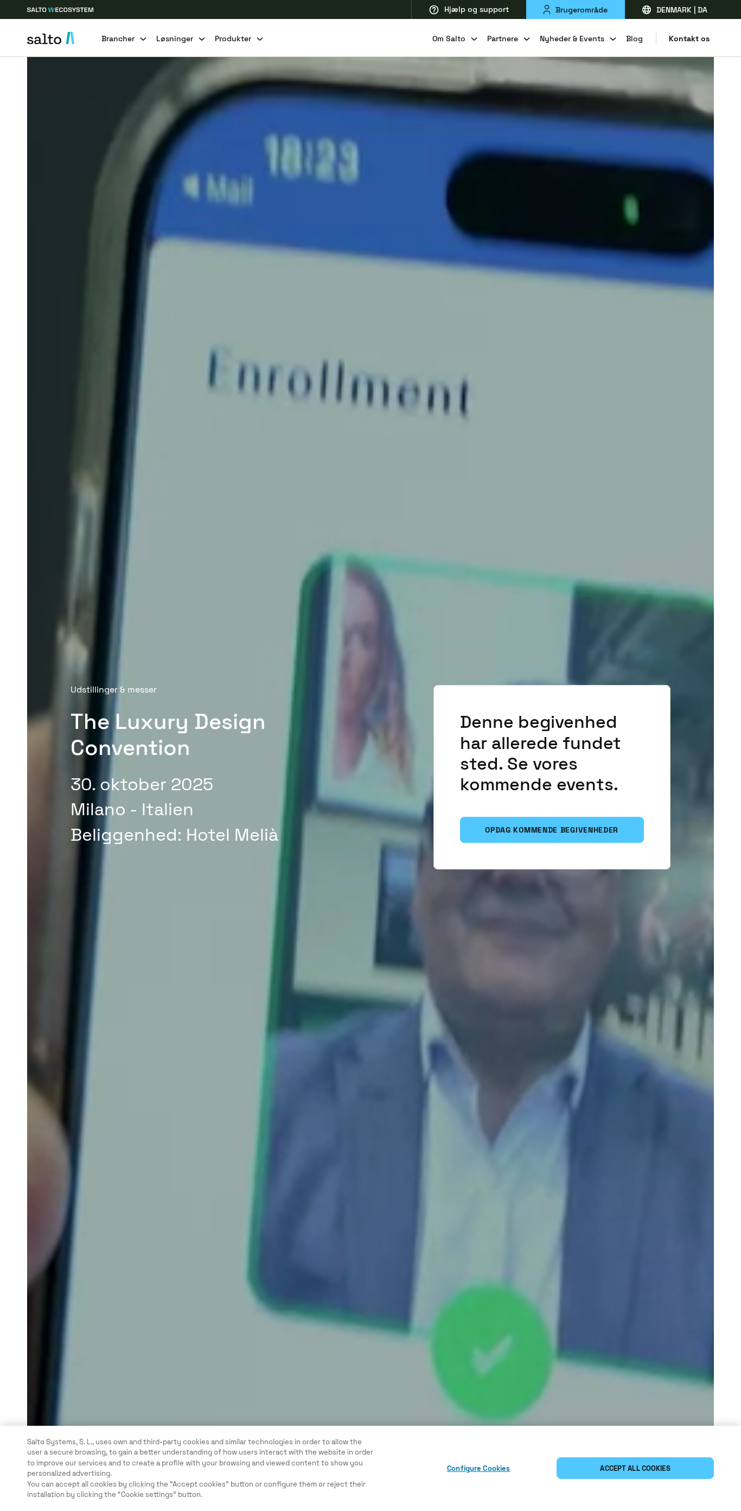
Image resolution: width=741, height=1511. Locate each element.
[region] (370, 1468)
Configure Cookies (478, 1468)
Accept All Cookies (635, 1468)
